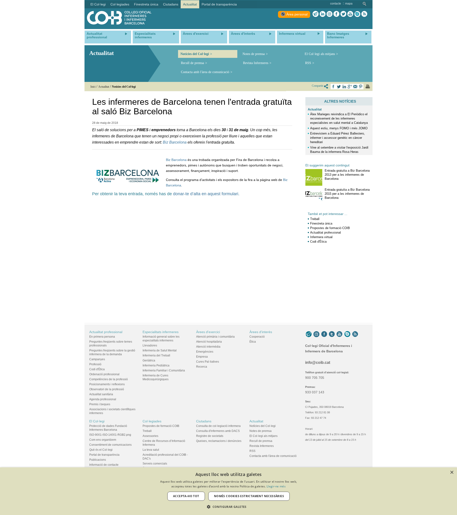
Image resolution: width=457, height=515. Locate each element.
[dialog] (228, 491)
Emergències (204, 351)
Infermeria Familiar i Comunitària (164, 370)
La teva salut (151, 449)
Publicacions (97, 459)
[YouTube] (339, 334)
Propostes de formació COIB (330, 228)
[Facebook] (336, 14)
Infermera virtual (321, 237)
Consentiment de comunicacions (110, 444)
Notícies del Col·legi (194, 54)
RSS (308, 63)
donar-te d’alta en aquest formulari (205, 193)
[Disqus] (192, 257)
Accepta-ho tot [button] (186, 496)
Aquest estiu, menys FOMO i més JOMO (339, 128)
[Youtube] (350, 14)
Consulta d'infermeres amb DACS (218, 431)
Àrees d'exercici (208, 332)
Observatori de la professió (106, 389)
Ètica (252, 341)
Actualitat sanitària (101, 394)
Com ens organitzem (102, 439)
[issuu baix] (347, 334)
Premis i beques (99, 404)
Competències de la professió (108, 379)
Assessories (150, 436)
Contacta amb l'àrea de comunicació (205, 72)
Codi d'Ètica (318, 241)
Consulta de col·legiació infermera (218, 426)
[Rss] (364, 14)
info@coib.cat (317, 362)
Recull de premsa (192, 63)
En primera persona (102, 336)
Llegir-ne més (276, 486)
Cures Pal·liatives (207, 361)
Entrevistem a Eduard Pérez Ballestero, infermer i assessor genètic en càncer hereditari (337, 138)
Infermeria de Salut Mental (160, 350)
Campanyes (97, 359)
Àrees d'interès (260, 332)
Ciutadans (203, 421)
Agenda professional (102, 399)
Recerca (201, 366)
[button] (228, 506)
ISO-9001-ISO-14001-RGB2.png (110, 434)
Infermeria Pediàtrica (156, 365)
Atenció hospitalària (209, 341)
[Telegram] (316, 14)
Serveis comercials (155, 463)
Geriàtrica (149, 360)
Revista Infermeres (255, 63)
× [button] (451, 472)
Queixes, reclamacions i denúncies (218, 441)
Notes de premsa (254, 54)
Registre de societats (209, 436)
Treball (314, 219)
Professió (95, 364)
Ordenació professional (104, 374)
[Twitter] (343, 14)
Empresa (202, 356)
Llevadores (150, 345)
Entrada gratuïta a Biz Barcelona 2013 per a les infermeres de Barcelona (347, 174)
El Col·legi (96, 421)
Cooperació (257, 336)
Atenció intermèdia (208, 346)
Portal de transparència (104, 454)
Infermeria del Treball (156, 355)
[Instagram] (316, 334)
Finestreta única (321, 223)
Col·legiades (152, 421)
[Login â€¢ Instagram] (330, 14)
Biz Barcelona (175, 142)
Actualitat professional (325, 232)
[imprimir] (367, 86)
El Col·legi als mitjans (320, 54)
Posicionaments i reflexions (107, 384)
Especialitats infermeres (161, 332)
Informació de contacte (104, 464)
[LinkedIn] (323, 14)
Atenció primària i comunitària (215, 336)
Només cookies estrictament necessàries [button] (249, 496)
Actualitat (315, 109)
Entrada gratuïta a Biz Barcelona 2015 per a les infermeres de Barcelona (347, 194)
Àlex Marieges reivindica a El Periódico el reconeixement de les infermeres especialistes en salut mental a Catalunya (339, 118)
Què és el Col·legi (101, 449)
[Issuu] (357, 14)
